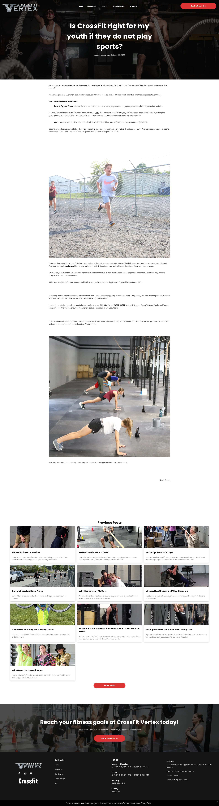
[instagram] (25, 773)
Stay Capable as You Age (159, 552)
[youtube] (31, 773)
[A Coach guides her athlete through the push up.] (109, 576)
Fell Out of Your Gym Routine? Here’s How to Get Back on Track (109, 630)
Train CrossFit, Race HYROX (93, 552)
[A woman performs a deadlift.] (109, 614)
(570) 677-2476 (173, 775)
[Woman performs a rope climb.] (176, 576)
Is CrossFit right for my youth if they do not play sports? (79, 462)
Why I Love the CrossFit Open (27, 670)
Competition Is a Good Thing (27, 591)
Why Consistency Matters (93, 591)
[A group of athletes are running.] (42, 576)
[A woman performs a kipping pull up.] (176, 614)
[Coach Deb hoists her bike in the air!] (42, 614)
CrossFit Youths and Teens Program (103, 321)
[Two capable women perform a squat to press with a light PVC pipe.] (176, 537)
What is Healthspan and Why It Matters (167, 591)
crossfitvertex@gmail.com (177, 779)
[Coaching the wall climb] (42, 537)
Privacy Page (145, 803)
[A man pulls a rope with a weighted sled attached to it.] (109, 537)
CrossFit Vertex (121, 462)
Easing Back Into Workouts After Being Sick (169, 629)
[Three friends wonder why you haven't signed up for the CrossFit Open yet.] (42, 655)
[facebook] (19, 773)
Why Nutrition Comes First (26, 552)
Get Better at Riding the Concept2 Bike (33, 629)
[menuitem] (81, 6)
